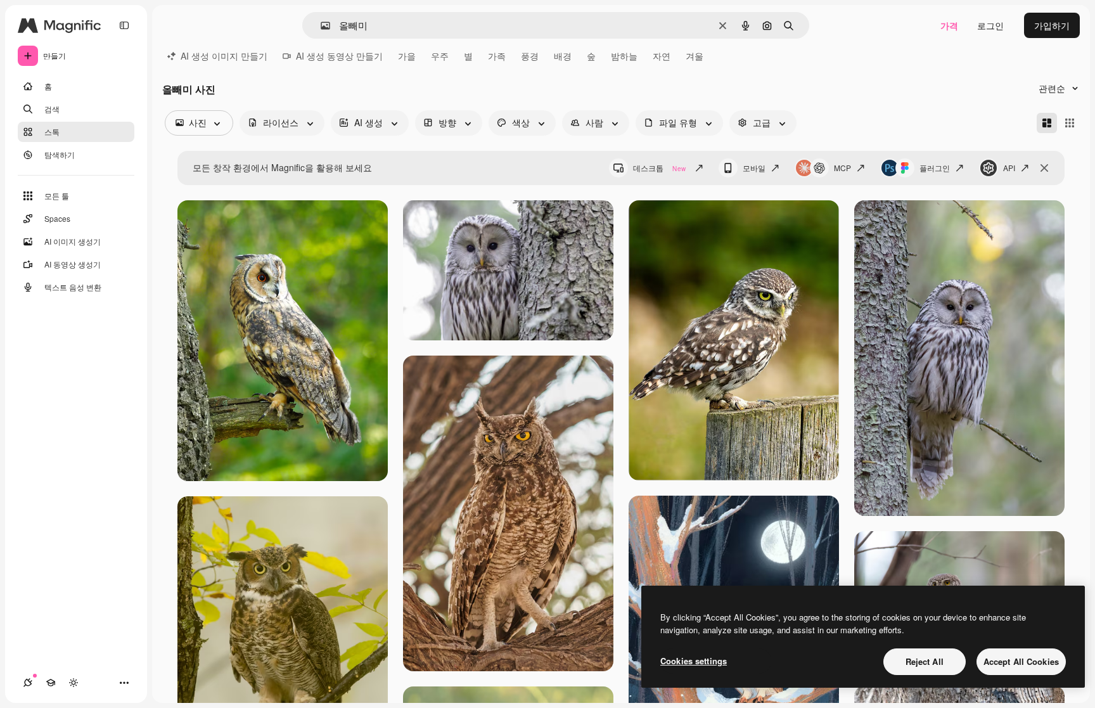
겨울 (694, 55)
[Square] (1070, 123)
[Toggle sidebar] (124, 25)
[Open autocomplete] (320, 25)
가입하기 (1052, 25)
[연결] (28, 683)
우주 (440, 55)
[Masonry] (1047, 123)
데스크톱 (659, 167)
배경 (563, 55)
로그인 (990, 25)
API (1009, 167)
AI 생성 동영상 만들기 (339, 55)
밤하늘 (624, 55)
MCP (842, 167)
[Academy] (51, 683)
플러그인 (934, 167)
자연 (661, 55)
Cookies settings (693, 661)
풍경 (530, 55)
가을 (407, 55)
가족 (497, 55)
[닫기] (1044, 168)
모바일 (754, 167)
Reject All (925, 661)
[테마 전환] (73, 683)
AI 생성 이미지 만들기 (224, 55)
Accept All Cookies (1021, 661)
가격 (949, 25)
